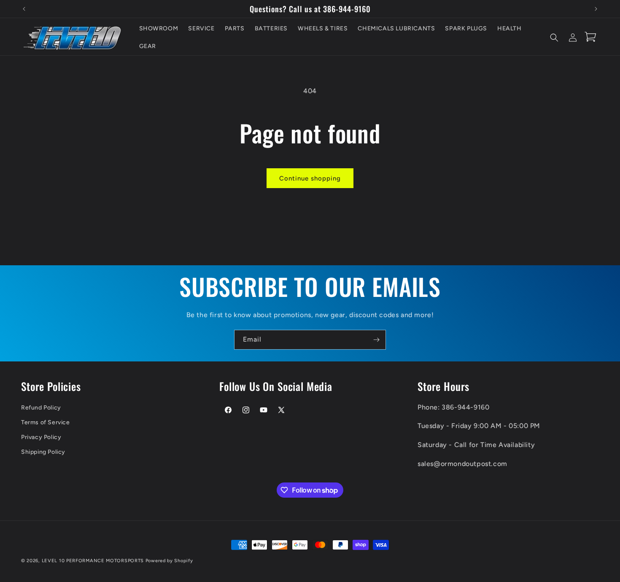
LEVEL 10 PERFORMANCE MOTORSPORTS (93, 560)
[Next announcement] (596, 9)
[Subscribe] (376, 340)
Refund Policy (41, 407)
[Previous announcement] (24, 9)
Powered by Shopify (169, 560)
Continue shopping (310, 178)
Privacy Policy (41, 437)
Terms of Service (45, 422)
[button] (554, 37)
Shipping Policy (43, 451)
